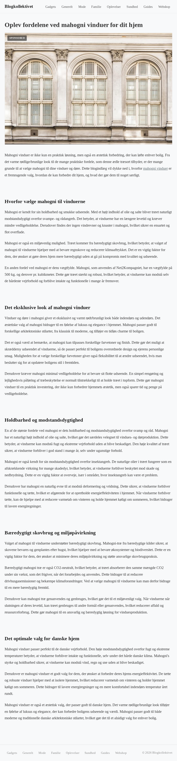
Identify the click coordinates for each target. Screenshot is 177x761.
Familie (96, 7)
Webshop (164, 7)
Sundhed (132, 7)
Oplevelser (114, 7)
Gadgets (50, 7)
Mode (82, 7)
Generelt (67, 7)
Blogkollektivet (19, 6)
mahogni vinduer (155, 168)
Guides (148, 7)
